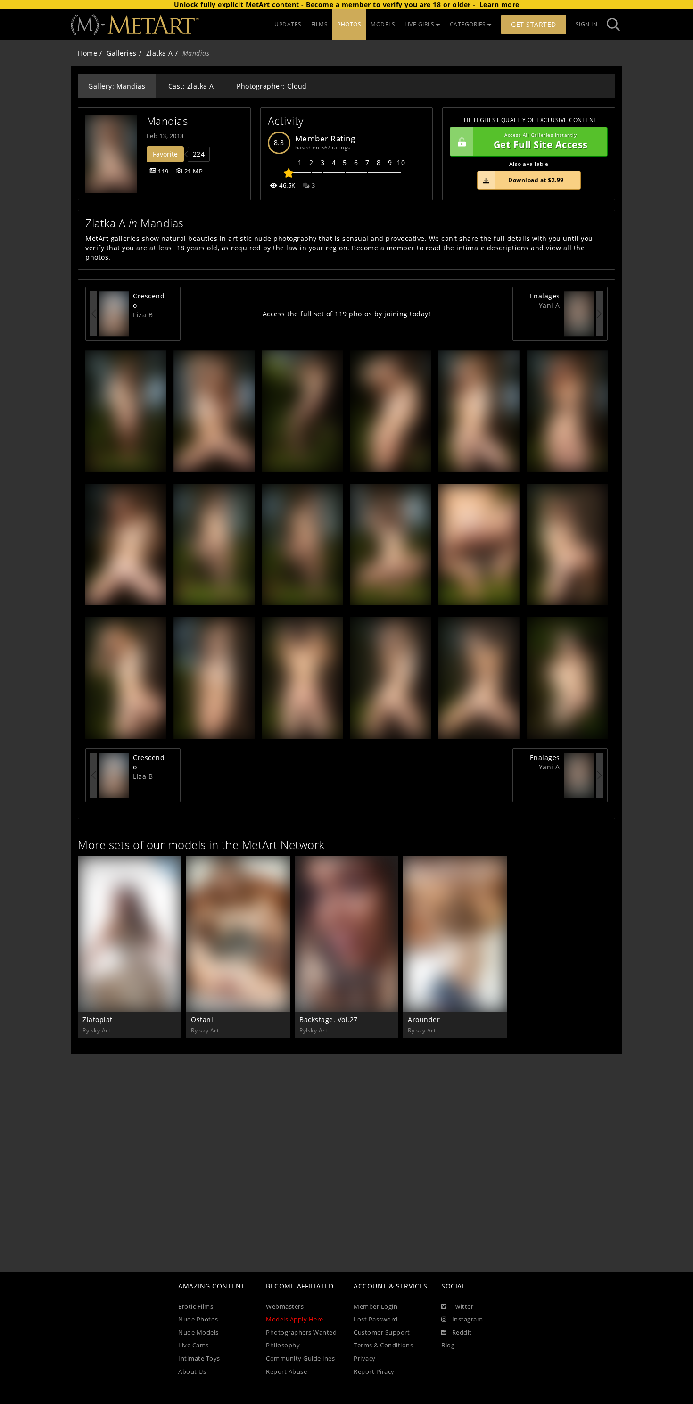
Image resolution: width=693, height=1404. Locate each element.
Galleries (122, 53)
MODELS (383, 24)
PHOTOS (349, 24)
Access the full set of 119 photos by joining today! (347, 313)
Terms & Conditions (383, 1345)
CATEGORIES (468, 24)
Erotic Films (195, 1307)
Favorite (165, 153)
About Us (192, 1372)
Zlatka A (159, 53)
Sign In (587, 24)
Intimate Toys (199, 1358)
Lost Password (376, 1319)
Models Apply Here (294, 1319)
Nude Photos (198, 1319)
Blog (447, 1345)
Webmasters (285, 1307)
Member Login (375, 1307)
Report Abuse (286, 1372)
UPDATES (288, 24)
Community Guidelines (300, 1358)
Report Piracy (374, 1372)
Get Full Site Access (541, 141)
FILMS (319, 24)
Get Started (533, 24)
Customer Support (382, 1333)
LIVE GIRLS (419, 24)
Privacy (365, 1358)
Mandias (167, 121)
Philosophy (283, 1345)
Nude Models (198, 1333)
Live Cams (193, 1345)
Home (87, 53)
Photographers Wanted (301, 1333)
